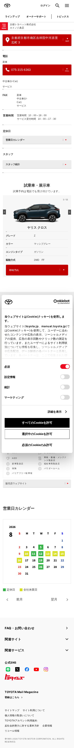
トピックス (63, 16)
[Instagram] (46, 669)
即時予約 (14, 270)
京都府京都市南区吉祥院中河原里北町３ (34, 40)
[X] (17, 669)
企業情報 (47, 725)
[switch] (65, 376)
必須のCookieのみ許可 (37, 445)
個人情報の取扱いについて (19, 715)
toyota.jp (31, 326)
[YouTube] (36, 669)
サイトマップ (12, 710)
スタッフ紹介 (13, 164)
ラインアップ (12, 16)
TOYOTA (7, 5)
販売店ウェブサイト (16, 483)
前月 (19, 599)
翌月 (54, 599)
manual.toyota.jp (53, 326)
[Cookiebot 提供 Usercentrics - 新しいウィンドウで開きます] (52, 301)
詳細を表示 (55, 411)
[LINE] (8, 669)
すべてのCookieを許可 (37, 422)
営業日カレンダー (15, 139)
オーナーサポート (36, 16)
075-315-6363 (21, 69)
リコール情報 (12, 730)
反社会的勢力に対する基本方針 (22, 725)
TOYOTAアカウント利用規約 (21, 720)
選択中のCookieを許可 (37, 434)
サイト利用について (34, 710)
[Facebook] (27, 669)
